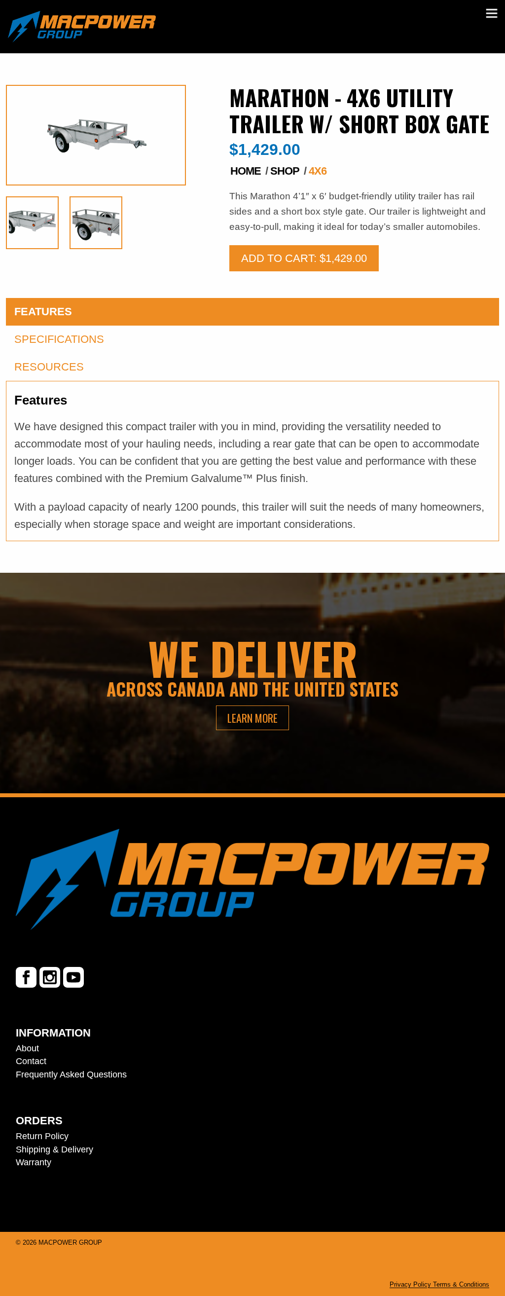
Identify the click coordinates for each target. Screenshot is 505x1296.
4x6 (317, 171)
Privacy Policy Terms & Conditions (439, 1284)
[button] (492, 13)
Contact (31, 1061)
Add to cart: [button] (304, 258)
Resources (49, 367)
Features (43, 311)
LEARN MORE (252, 718)
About (27, 1048)
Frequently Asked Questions (71, 1074)
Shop (284, 171)
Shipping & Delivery (54, 1149)
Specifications (59, 339)
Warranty (33, 1162)
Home (245, 171)
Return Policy (42, 1136)
